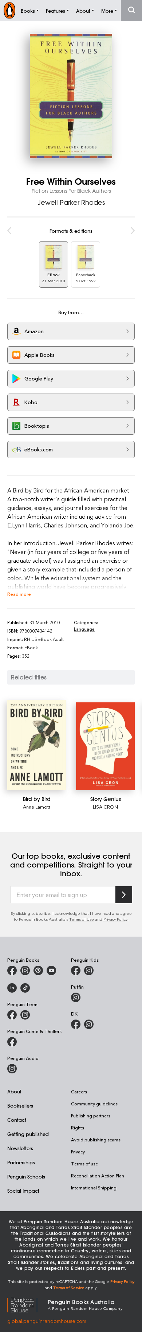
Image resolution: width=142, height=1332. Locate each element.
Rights (77, 1127)
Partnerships (21, 1162)
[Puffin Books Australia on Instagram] (75, 997)
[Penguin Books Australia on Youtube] (51, 970)
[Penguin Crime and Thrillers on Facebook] (12, 1041)
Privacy (78, 1151)
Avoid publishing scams (96, 1139)
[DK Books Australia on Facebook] (75, 1024)
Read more (19, 593)
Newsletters (20, 1148)
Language (84, 629)
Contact (16, 1120)
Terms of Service (68, 1287)
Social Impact (23, 1191)
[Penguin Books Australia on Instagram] (25, 970)
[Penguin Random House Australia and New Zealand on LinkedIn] (12, 988)
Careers (79, 1091)
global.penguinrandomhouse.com (46, 1321)
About (14, 1091)
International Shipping (94, 1187)
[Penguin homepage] (9, 10)
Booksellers (20, 1105)
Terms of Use (81, 919)
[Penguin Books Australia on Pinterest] (38, 970)
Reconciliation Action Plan (97, 1175)
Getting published (28, 1134)
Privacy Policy (115, 919)
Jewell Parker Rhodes (71, 202)
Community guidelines (94, 1103)
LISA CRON (105, 806)
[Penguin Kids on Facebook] (75, 970)
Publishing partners (90, 1115)
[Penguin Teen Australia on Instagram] (25, 1015)
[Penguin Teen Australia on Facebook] (12, 1015)
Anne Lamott (36, 806)
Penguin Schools (26, 1176)
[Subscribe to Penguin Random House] (123, 894)
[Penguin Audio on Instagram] (12, 1068)
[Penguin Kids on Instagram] (89, 970)
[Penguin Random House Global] (27, 1304)
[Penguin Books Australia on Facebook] (12, 970)
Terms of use (84, 1163)
